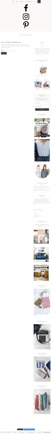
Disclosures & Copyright (38, 209)
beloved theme (47, 432)
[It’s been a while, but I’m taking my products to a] (30, 425)
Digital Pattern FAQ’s (37, 216)
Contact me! (36, 213)
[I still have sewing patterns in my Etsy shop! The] (13, 425)
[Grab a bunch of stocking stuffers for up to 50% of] (48, 425)
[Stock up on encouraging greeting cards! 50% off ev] (39, 425)
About (35, 211)
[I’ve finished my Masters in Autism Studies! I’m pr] (22, 425)
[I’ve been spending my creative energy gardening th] (4, 425)
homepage (2, 46)
